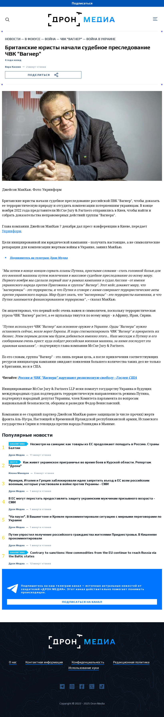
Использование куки (83, 668)
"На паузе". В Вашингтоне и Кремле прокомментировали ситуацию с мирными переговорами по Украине (85, 518)
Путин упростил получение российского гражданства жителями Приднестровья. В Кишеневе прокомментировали (83, 536)
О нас (13, 662)
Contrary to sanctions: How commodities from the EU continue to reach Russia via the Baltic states (82, 554)
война (50, 39)
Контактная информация (44, 662)
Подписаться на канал (82, 601)
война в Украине (101, 39)
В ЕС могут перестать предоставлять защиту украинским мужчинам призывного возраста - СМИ (82, 500)
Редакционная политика (131, 662)
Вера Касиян (13, 67)
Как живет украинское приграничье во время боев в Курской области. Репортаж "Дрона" (80, 464)
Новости (12, 39)
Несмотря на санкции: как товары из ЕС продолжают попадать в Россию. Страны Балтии (84, 446)
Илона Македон (19, 473)
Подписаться (82, 3)
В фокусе (32, 39)
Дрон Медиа (17, 455)
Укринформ (11, 231)
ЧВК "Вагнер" (71, 39)
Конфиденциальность (88, 662)
